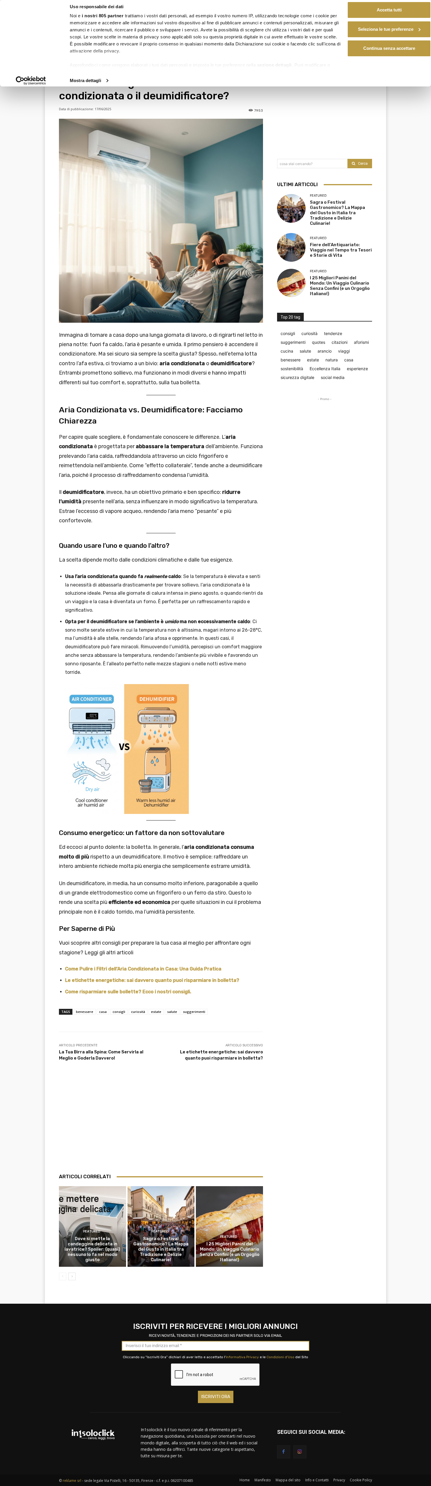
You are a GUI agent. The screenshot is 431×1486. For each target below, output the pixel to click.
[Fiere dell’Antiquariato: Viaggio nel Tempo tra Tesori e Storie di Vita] (291, 247)
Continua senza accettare (389, 48)
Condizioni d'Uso (280, 1357)
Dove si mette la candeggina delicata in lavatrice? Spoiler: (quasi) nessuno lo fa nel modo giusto (92, 1249)
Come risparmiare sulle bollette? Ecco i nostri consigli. (128, 991)
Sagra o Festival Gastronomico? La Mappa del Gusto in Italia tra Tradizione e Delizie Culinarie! (161, 1249)
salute (172, 1011)
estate (156, 1011)
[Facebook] (283, 1451)
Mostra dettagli (85, 80)
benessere (84, 1011)
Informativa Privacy (242, 1357)
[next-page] (72, 1276)
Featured (91, 1231)
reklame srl (72, 1480)
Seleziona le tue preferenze (385, 29)
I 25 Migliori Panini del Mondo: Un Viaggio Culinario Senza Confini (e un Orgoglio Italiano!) (229, 1251)
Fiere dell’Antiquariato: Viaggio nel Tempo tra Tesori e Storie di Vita (341, 250)
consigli (119, 1011)
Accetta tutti (389, 9)
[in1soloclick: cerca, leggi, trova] (93, 1434)
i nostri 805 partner (102, 15)
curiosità (138, 1011)
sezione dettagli (274, 64)
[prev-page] (62, 1276)
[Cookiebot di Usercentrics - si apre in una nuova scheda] (31, 80)
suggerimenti (194, 1011)
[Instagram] (299, 1451)
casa (103, 1011)
